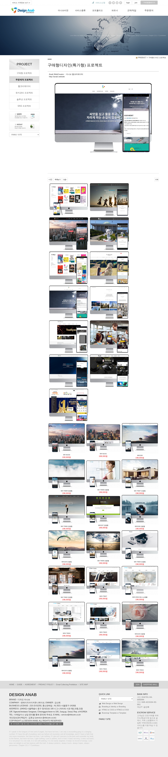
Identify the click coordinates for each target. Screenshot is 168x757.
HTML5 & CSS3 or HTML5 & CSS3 (115, 710)
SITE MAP (84, 685)
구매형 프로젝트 (24, 73)
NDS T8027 (103, 596)
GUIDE (19, 685)
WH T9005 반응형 (103, 561)
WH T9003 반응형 (140, 562)
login (128, 3)
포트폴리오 (97, 10)
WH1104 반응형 (140, 634)
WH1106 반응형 (140, 526)
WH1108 (140, 455)
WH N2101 (103, 453)
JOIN (137, 685)
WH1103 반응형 (67, 670)
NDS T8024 (66, 633)
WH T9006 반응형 (66, 526)
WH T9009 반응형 (66, 491)
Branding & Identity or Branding (114, 707)
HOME (11, 685)
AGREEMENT (30, 685)
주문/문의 (149, 10)
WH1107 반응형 (103, 525)
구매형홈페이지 (149, 3)
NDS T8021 (103, 669)
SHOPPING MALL (150, 685)
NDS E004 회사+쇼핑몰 (139, 597)
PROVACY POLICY (46, 685)
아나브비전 (63, 10)
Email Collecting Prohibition (66, 685)
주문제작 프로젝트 (24, 79)
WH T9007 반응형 (140, 491)
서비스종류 (80, 10)
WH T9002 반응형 (66, 597)
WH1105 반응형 (67, 562)
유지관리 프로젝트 (24, 93)
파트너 (115, 10)
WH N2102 (66, 455)
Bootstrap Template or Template (114, 713)
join (136, 3)
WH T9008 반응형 (103, 490)
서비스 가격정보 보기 (20, 3)
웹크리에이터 (24, 86)
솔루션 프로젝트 (24, 99)
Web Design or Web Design (112, 703)
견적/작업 (131, 10)
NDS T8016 (140, 670)
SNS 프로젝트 (24, 106)
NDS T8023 (103, 632)
